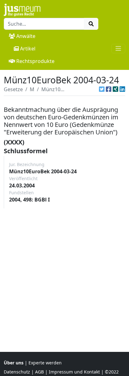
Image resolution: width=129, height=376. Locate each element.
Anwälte (25, 36)
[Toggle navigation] (118, 48)
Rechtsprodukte (35, 61)
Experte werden (45, 363)
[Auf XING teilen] (115, 89)
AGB (39, 372)
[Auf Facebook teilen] (108, 89)
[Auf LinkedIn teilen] (122, 89)
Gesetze (13, 89)
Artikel (27, 48)
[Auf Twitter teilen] (102, 89)
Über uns (13, 363)
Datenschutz (17, 372)
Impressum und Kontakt (74, 372)
